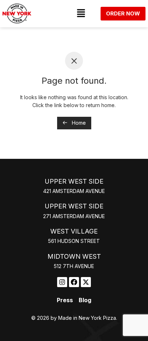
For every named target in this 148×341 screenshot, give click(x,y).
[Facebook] (74, 282)
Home (78, 123)
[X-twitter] (86, 282)
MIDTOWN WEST (74, 256)
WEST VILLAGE (74, 231)
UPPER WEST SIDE (74, 181)
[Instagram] (62, 282)
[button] (81, 13)
